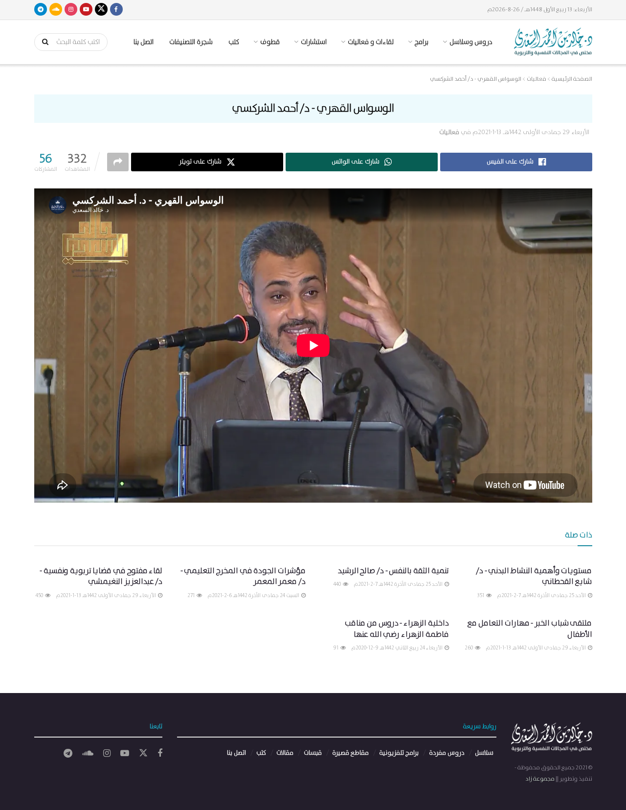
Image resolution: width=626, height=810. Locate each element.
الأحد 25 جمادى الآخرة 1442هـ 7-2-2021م (542, 595)
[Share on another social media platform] (118, 162)
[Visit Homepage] (553, 41)
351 (481, 595)
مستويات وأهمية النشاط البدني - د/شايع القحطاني (534, 576)
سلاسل (484, 753)
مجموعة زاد (540, 779)
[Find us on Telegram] (40, 10)
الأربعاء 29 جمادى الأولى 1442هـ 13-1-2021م (530, 132)
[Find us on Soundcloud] (55, 10)
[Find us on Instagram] (71, 10)
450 (40, 595)
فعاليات (449, 132)
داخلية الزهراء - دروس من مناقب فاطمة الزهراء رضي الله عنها (396, 628)
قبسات (313, 753)
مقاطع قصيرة (350, 753)
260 (469, 648)
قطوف (270, 42)
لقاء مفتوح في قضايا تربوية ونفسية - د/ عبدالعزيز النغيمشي (101, 576)
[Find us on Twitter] (101, 10)
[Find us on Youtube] (86, 10)
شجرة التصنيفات (191, 42)
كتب (233, 42)
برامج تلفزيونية (399, 753)
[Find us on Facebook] (116, 10)
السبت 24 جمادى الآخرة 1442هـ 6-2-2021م (253, 595)
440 (338, 584)
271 (191, 595)
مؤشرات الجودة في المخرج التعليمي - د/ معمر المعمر (243, 576)
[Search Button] (42, 42)
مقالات (284, 753)
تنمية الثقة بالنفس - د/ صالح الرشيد (393, 571)
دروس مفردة (447, 753)
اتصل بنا (144, 42)
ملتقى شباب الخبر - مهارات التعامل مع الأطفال (529, 628)
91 (336, 648)
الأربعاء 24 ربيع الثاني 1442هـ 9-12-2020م (397, 648)
